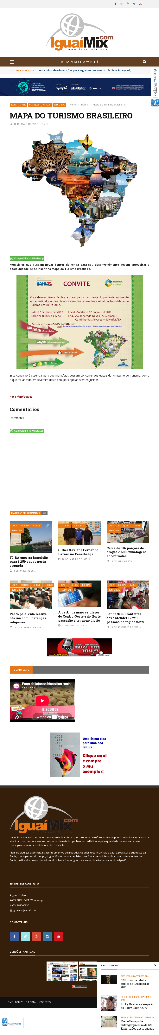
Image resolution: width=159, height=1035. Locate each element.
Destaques (34, 105)
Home (9, 1002)
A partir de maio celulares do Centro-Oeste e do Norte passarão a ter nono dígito (79, 616)
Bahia (13, 105)
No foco (25, 525)
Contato (45, 1002)
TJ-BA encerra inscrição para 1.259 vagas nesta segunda (29, 562)
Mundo (133, 997)
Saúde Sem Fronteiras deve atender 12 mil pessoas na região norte (126, 618)
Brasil (23, 105)
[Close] (155, 965)
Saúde (133, 585)
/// (44, 513)
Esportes (65, 525)
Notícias (47, 105)
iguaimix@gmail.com (24, 910)
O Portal (31, 1002)
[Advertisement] (79, 470)
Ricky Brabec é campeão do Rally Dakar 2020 (137, 1006)
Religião (49, 585)
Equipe (19, 1002)
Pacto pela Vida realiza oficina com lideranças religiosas (28, 618)
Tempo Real (59, 105)
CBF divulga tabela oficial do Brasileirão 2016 (135, 983)
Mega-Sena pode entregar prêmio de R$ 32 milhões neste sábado (137, 1024)
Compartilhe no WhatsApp (29, 258)
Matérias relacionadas (25, 513)
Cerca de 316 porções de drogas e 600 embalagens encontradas (127, 552)
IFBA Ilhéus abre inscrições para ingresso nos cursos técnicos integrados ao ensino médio (96, 70)
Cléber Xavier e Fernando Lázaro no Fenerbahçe (78, 552)
